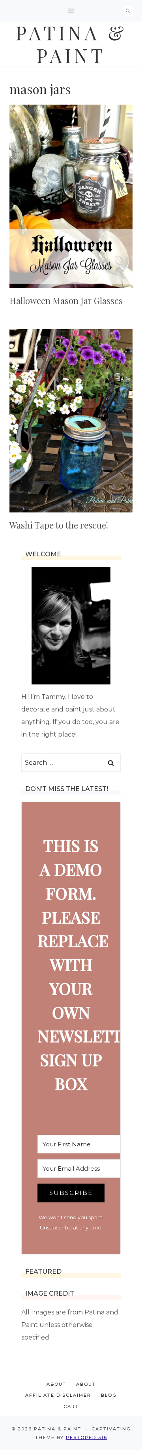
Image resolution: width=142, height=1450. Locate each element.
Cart (71, 1406)
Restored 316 (86, 1437)
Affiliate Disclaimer (58, 1395)
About (56, 1384)
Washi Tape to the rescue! (58, 525)
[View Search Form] (128, 11)
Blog (109, 1395)
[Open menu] (71, 11)
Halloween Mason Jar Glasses (66, 300)
